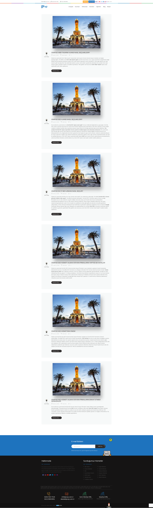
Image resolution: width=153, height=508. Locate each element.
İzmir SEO (92, 206)
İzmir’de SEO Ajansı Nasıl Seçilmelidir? (66, 119)
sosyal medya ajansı (64, 488)
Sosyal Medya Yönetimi (89, 473)
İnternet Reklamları (88, 468)
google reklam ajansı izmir (86, 486)
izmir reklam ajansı (86, 488)
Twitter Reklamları (102, 475)
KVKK (54, 505)
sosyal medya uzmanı (72, 488)
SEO (83, 136)
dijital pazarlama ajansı (52, 486)
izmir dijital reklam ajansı (103, 486)
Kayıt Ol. (100, 446)
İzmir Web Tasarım (96, 64)
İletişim (109, 6)
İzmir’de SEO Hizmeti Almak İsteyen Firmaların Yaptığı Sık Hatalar (78, 263)
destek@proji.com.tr (67, 499)
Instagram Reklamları (103, 473)
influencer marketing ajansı (96, 488)
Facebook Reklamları (103, 470)
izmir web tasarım (76, 486)
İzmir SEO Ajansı (93, 408)
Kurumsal (77, 6)
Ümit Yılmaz (46, 56)
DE (110, 1)
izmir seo (59, 486)
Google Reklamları (102, 466)
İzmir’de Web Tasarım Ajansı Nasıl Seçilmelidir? (70, 53)
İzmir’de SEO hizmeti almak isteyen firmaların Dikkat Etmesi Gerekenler (75, 400)
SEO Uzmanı (79, 488)
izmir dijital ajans (94, 486)
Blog (104, 6)
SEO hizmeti (85, 338)
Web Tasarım (64, 55)
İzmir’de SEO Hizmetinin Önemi (63, 331)
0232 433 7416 (55, 1)
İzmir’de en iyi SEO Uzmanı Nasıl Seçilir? (67, 191)
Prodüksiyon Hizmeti (89, 479)
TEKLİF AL (85, 1)
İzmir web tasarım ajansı (72, 59)
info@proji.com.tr (45, 1)
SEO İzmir (65, 122)
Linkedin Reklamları (102, 477)
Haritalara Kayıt (88, 477)
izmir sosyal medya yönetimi (67, 486)
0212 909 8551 (64, 1)
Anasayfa (71, 6)
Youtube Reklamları (102, 468)
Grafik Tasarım (87, 475)
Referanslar (84, 6)
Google (107, 204)
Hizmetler (92, 6)
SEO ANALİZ (91, 1)
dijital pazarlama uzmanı (55, 488)
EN (108, 1)
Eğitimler (98, 6)
